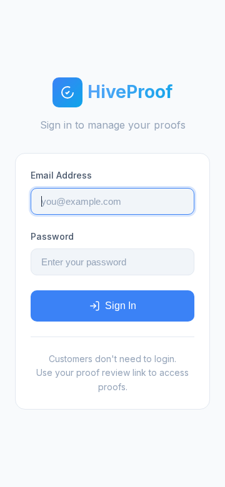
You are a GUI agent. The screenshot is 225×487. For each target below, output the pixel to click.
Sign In (120, 305)
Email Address (61, 175)
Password (52, 236)
